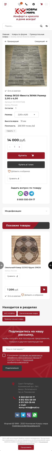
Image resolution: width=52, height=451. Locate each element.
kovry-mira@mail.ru (29, 407)
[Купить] (44, 289)
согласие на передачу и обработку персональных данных (24, 356)
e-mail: (22, 405)
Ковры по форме (19, 34)
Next (50, 265)
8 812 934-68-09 (27, 400)
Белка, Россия (11, 105)
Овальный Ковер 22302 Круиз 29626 (23, 267)
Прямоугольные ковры (13, 319)
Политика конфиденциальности (26, 426)
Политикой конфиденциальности (20, 361)
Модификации (13, 211)
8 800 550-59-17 (26, 199)
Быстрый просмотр (26, 250)
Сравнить (13, 179)
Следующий (40, 41)
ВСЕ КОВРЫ (9, 313)
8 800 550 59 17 (27, 397)
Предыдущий (13, 41)
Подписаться (12, 368)
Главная (5, 34)
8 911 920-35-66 (27, 402)
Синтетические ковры (28, 313)
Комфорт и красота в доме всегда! (26, 18)
